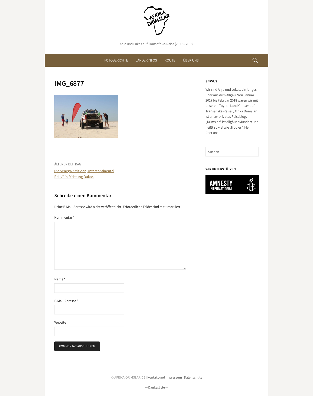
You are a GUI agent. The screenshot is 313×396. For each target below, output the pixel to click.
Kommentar (64, 217)
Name (59, 279)
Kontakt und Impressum (164, 377)
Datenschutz (193, 377)
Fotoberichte (116, 60)
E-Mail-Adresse (66, 300)
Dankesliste (156, 387)
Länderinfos (146, 60)
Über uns (191, 60)
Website (60, 322)
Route (170, 60)
